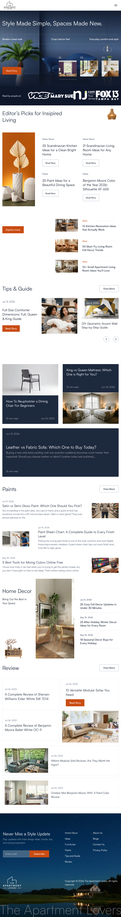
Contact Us (98, 844)
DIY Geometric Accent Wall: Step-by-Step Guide (100, 325)
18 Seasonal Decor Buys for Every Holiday (96, 641)
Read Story (11, 70)
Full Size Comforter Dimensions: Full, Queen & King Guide (19, 314)
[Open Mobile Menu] (116, 5)
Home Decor (48, 139)
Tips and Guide (72, 855)
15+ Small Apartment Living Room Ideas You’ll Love (98, 268)
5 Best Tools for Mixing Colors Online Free (32, 562)
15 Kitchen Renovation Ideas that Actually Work (99, 227)
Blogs (96, 838)
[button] (106, 339)
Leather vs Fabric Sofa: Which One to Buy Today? (51, 447)
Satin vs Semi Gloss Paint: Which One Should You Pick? (42, 506)
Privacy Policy (100, 850)
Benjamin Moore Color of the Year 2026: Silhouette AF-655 (99, 184)
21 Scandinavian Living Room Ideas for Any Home (98, 150)
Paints (45, 174)
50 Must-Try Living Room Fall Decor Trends (97, 248)
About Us (97, 832)
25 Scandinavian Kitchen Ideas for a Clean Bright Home (59, 150)
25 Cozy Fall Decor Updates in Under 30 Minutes (98, 606)
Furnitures (70, 844)
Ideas (84, 220)
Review (68, 861)
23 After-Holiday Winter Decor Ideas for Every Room (98, 623)
